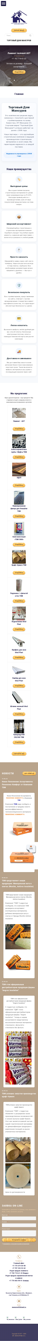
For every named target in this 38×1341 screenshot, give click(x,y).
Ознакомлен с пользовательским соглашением (16, 1244)
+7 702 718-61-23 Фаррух (19, 1273)
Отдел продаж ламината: (19, 1271)
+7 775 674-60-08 (19, 1266)
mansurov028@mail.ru (19, 1307)
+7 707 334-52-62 (19, 1268)
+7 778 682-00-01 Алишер (19, 1281)
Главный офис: (19, 1263)
